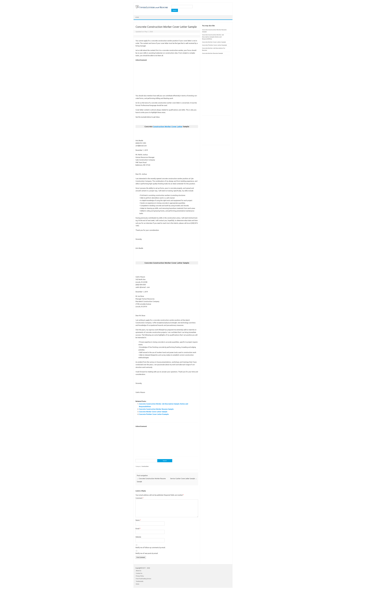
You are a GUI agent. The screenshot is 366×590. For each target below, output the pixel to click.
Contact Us (139, 573)
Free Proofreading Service (143, 578)
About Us (138, 570)
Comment (139, 498)
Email (138, 528)
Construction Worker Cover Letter (167, 126)
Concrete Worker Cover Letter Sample (153, 412)
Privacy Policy (140, 576)
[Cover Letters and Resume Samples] (151, 8)
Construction (145, 466)
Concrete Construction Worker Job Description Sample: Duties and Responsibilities (213, 37)
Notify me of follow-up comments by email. (150, 547)
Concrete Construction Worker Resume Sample (156, 409)
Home (137, 17)
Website (138, 537)
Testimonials (139, 581)
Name (138, 520)
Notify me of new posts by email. (147, 553)
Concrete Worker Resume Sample (212, 53)
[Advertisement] (167, 74)
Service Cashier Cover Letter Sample (183, 478)
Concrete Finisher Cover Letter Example (154, 414)
